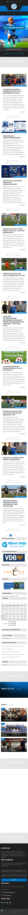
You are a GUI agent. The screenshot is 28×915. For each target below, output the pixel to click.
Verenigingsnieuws (20, 85)
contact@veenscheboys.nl (9, 892)
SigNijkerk (9, 911)
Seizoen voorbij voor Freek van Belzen (13, 459)
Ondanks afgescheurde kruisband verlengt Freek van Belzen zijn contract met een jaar (13, 321)
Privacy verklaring (7, 895)
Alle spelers (18, 688)
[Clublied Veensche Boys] (14, 714)
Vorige (6, 623)
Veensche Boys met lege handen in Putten (14, 274)
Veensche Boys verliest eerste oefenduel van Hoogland (10, 503)
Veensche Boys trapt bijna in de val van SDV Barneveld (14, 230)
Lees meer (22, 111)
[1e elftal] (14, 729)
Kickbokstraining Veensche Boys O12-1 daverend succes (12, 91)
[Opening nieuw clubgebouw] (14, 745)
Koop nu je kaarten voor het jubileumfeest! (11, 651)
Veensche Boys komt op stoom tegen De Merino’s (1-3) (12, 413)
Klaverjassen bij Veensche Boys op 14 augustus (12, 368)
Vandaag (12, 623)
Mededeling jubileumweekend (11, 137)
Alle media (10, 704)
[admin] (12, 1)
